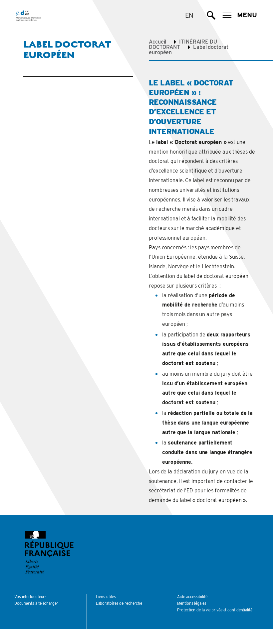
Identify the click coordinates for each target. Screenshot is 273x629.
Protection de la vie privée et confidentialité (214, 609)
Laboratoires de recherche (119, 603)
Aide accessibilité (192, 596)
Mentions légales (191, 603)
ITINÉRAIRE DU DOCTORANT (183, 44)
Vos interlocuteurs (30, 596)
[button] (239, 15)
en (189, 15)
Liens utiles (106, 596)
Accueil (157, 42)
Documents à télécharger (36, 603)
